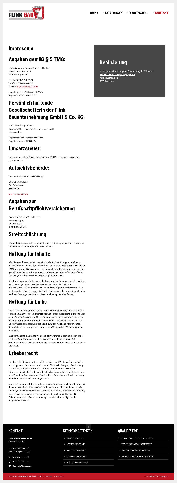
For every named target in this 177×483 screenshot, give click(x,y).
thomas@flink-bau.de (27, 86)
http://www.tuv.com (18, 194)
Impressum (48, 476)
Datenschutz (59, 476)
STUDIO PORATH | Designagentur (117, 74)
